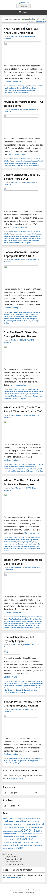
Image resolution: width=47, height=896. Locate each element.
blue (5, 316)
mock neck (15, 544)
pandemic (14, 845)
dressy (35, 539)
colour (23, 539)
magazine (7, 625)
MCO (34, 839)
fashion (35, 834)
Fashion (13, 758)
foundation (27, 163)
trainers (6, 692)
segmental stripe (31, 469)
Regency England (10, 321)
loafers (34, 163)
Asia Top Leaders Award (17, 619)
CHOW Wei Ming (29, 36)
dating (24, 621)
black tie (14, 391)
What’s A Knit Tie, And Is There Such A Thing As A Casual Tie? (23, 409)
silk (24, 90)
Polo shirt (12, 240)
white (38, 548)
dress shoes (19, 163)
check (13, 539)
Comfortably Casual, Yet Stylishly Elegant (19, 639)
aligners (5, 819)
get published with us (15, 778)
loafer (10, 688)
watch (20, 847)
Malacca (13, 840)
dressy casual (9, 833)
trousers (29, 165)
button (16, 316)
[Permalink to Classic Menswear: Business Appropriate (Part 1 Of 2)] (22, 267)
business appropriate (27, 234)
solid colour (15, 471)
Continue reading (12, 81)
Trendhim (9, 398)
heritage (11, 836)
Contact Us (37, 890)
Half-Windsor (25, 88)
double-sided (38, 391)
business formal (37, 161)
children (14, 828)
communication (37, 827)
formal (31, 316)
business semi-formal (33, 824)
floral (5, 394)
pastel (30, 544)
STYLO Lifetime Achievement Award (21, 626)
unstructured (18, 242)
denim (27, 236)
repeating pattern (19, 469)
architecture (12, 818)
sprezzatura (31, 90)
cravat (31, 391)
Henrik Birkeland (18, 623)
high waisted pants (30, 686)
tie (14, 92)
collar (18, 539)
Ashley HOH (29, 709)
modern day (23, 625)
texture (22, 471)
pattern (6, 396)
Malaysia (23, 838)
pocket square (32, 318)
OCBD (14, 165)
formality (7, 542)
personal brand (30, 238)
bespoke (38, 619)
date (31, 683)
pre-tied (20, 90)
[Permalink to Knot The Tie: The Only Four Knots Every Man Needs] (22, 44)
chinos (6, 163)
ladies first (37, 623)
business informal (12, 824)
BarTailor (14, 761)
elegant (32, 236)
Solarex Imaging (29, 546)
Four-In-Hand (15, 88)
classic (11, 163)
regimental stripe (32, 396)
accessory (33, 464)
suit (21, 165)
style (40, 396)
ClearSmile (27, 827)
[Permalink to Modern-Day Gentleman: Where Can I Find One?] (22, 575)
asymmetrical (35, 86)
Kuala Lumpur (35, 836)
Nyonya (5, 845)
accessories (34, 389)
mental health (17, 842)
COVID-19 (28, 830)
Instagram (24, 836)
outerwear (23, 544)
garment (13, 542)
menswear (7, 90)
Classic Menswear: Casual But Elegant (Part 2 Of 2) (22, 176)
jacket (12, 318)
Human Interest (15, 617)
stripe (11, 548)
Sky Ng (15, 690)
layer (23, 542)
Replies (25, 92)
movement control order (31, 842)
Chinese (20, 827)
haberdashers (13, 466)
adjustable (7, 391)
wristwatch (13, 692)
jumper (6, 238)
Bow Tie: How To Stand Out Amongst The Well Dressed (20, 334)
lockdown (6, 840)
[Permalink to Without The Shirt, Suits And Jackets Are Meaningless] (22, 495)
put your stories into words (12, 877)
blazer (38, 314)
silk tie (9, 690)
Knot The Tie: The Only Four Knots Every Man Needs (21, 31)
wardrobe (32, 548)
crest (27, 316)
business (27, 161)
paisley (36, 394)
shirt (18, 165)
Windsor (18, 92)
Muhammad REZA (29, 645)
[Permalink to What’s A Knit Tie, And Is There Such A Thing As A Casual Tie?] (22, 422)
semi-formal (20, 321)
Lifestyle (24, 617)
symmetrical (8, 92)
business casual (12, 821)
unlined (11, 242)
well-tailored (28, 628)
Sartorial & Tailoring (17, 86)
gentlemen (10, 686)
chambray (7, 539)
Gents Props (19, 686)
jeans (38, 236)
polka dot (16, 396)
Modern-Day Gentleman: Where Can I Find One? (23, 562)
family (30, 833)
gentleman (30, 621)
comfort (26, 683)
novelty (14, 90)
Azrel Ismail (30, 619)
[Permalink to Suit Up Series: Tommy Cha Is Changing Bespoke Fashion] (22, 716)
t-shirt (19, 548)
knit (32, 88)
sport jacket (27, 240)
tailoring (11, 763)
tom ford (34, 690)
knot (35, 88)
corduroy (29, 539)
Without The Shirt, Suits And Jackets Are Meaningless (21, 482)
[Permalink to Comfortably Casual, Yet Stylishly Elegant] (12, 652)
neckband (23, 394)
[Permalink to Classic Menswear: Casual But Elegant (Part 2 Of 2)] (22, 189)
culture (18, 621)
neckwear (30, 394)
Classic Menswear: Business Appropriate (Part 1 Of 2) (21, 254)
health (5, 836)
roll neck (19, 240)
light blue (29, 542)
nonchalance (8, 469)
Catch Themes (30, 892)
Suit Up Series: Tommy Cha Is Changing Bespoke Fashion (22, 703)
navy (24, 318)
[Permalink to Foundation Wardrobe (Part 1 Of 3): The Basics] (22, 116)
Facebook (23, 833)
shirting (20, 546)
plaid (11, 396)
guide (10, 623)
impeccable (29, 623)
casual (11, 236)
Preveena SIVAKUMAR (32, 567)
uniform (15, 398)
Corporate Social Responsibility (21, 159)
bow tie (20, 391)
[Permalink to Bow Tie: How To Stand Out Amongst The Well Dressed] (22, 347)
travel (15, 848)
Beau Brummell (29, 314)
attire (17, 234)
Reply (36, 628)
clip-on (8, 88)
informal (6, 318)
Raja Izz (30, 625)
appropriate (20, 161)
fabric (17, 834)
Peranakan (23, 845)
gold (35, 316)
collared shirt (18, 683)
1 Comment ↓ (8, 570)
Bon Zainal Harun (9, 621)
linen (34, 542)
